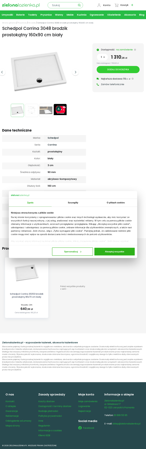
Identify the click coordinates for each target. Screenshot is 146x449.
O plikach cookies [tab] (116, 202)
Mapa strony (13, 425)
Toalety (32, 14)
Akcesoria (130, 14)
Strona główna (9, 22)
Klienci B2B (44, 435)
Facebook (88, 428)
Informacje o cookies (50, 430)
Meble (70, 14)
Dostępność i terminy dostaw (54, 406)
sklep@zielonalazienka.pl (126, 423)
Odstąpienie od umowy (18, 420)
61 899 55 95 (120, 415)
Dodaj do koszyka (118, 69)
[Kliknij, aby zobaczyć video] (60, 114)
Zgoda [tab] (30, 202)
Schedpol (53, 138)
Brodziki (31, 22)
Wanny (59, 14)
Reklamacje (12, 416)
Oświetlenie (114, 14)
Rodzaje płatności (48, 411)
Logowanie (84, 406)
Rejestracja (84, 411)
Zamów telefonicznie (112, 84)
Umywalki (7, 14)
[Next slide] (75, 72)
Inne (40, 420)
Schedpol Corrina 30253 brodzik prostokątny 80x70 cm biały (26, 295)
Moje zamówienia (87, 401)
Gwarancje (12, 411)
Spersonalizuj (71, 251)
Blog (141, 14)
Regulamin (44, 425)
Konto (107, 5)
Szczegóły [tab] (73, 202)
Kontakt (10, 401)
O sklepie (11, 406)
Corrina (52, 144)
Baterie (20, 14)
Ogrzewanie (97, 14)
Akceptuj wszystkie (114, 251)
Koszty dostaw (46, 401)
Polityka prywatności (50, 416)
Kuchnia (81, 14)
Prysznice (46, 14)
